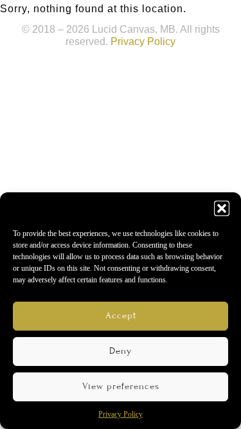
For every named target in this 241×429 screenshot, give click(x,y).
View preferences (120, 386)
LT (183, 16)
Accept (120, 315)
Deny (120, 350)
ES (202, 16)
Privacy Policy (120, 414)
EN (163, 16)
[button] (221, 208)
